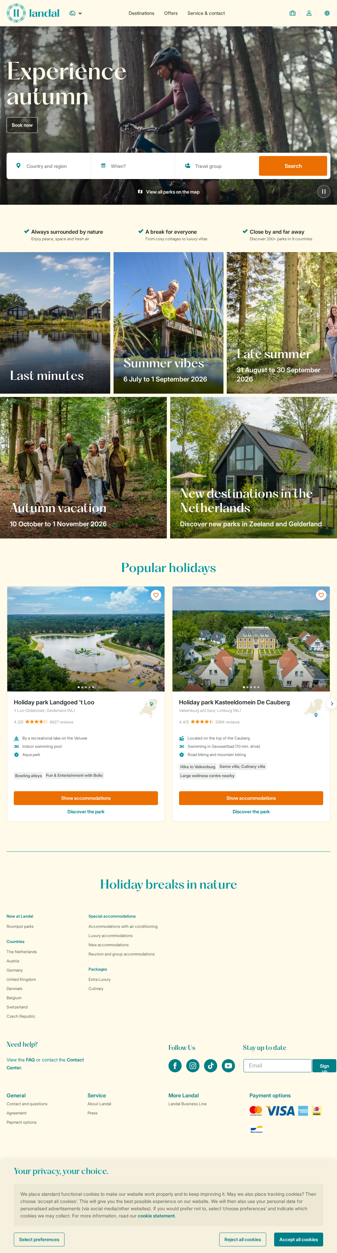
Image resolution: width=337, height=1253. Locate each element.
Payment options (22, 1122)
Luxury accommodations (111, 935)
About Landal (99, 1103)
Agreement (17, 1112)
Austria (13, 960)
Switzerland (17, 1007)
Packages (98, 969)
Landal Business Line (187, 1103)
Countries (15, 941)
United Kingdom (21, 979)
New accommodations (109, 944)
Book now (22, 125)
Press (92, 1112)
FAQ (30, 1059)
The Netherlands (22, 951)
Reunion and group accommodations (122, 954)
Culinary (96, 988)
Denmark (14, 988)
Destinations (141, 13)
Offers (171, 13)
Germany (15, 970)
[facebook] (175, 1070)
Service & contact (206, 13)
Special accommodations (112, 916)
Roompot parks (20, 926)
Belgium (14, 997)
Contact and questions (27, 1103)
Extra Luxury (100, 979)
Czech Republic (21, 1016)
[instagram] (193, 1070)
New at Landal (20, 916)
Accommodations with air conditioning (123, 926)
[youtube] (228, 1070)
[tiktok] (211, 1070)
